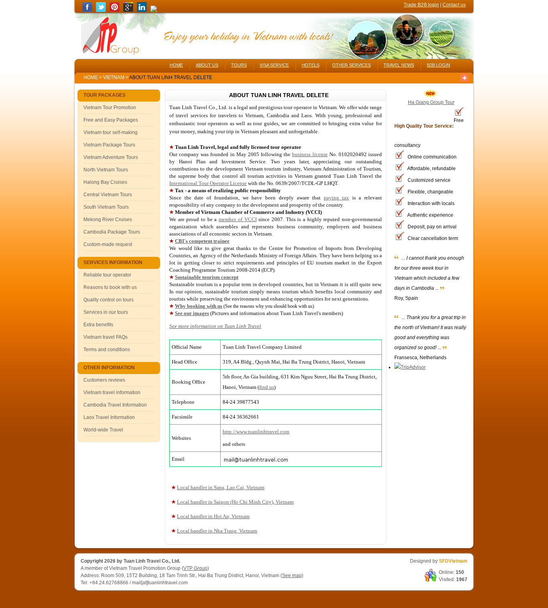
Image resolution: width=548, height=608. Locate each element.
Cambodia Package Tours (111, 232)
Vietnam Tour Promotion (109, 107)
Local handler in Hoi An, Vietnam (213, 516)
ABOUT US (207, 65)
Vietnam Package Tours (109, 145)
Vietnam (113, 77)
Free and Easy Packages (110, 120)
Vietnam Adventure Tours (110, 157)
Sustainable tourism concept (206, 277)
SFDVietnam (453, 561)
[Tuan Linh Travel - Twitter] (101, 10)
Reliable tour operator (107, 275)
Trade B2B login (421, 5)
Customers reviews (104, 380)
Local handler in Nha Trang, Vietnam (217, 531)
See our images (192, 313)
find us (266, 387)
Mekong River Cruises (107, 219)
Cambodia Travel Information (115, 405)
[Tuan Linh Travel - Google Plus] (128, 10)
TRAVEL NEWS (399, 65)
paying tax (336, 198)
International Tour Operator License (208, 183)
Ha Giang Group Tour (431, 102)
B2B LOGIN (438, 65)
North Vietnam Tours (105, 170)
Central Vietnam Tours (107, 194)
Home (90, 77)
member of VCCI (237, 219)
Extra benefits (98, 324)
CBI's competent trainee (202, 241)
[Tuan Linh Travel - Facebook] (87, 10)
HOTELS (310, 65)
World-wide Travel (103, 430)
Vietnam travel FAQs (105, 337)
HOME (176, 65)
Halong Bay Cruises (105, 182)
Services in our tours (105, 312)
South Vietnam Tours (106, 207)
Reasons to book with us (110, 287)
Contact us (454, 5)
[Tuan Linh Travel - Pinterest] (115, 10)
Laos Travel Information (109, 417)
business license (309, 154)
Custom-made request (107, 244)
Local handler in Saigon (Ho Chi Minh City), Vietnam (235, 502)
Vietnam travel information (111, 392)
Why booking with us (198, 306)
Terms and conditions (106, 349)
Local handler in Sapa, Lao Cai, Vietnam (220, 487)
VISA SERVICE (274, 65)
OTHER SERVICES (351, 65)
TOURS (239, 65)
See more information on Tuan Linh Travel (215, 326)
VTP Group (195, 568)
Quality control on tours (108, 300)
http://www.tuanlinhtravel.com (256, 432)
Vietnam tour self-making (110, 132)
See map (292, 575)
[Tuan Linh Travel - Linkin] (142, 10)
